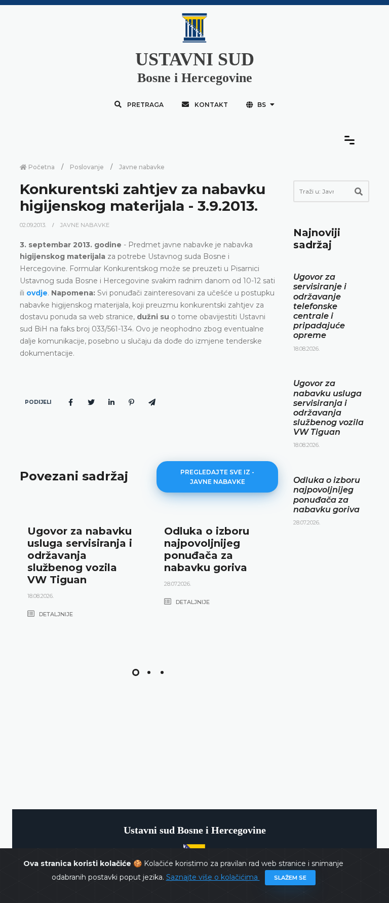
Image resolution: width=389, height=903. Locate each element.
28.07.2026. (177, 583)
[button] (135, 672)
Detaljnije (55, 614)
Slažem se (290, 877)
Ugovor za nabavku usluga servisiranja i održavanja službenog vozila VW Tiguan (79, 555)
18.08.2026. (40, 595)
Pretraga (145, 104)
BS (261, 104)
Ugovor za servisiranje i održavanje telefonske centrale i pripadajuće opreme (319, 306)
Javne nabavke (142, 167)
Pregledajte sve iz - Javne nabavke (217, 476)
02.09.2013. (34, 225)
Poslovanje (87, 167)
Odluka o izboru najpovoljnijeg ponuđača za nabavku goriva (206, 549)
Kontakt (210, 104)
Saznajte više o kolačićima (213, 877)
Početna (41, 167)
